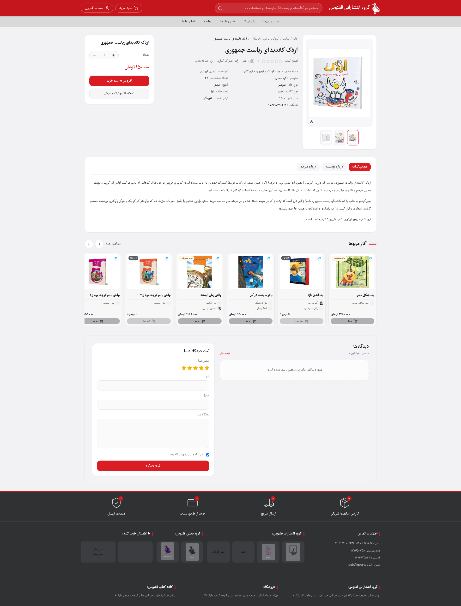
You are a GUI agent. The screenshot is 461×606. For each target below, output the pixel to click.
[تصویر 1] (353, 137)
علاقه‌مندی (201, 61)
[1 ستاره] (207, 368)
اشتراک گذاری (225, 61)
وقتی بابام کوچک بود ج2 (105, 295)
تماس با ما (188, 21)
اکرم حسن (281, 78)
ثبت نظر (225, 353)
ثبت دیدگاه (153, 465)
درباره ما (207, 21)
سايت (286, 39)
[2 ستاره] (201, 368)
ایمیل (206, 395)
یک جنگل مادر (365, 295)
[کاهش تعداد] (94, 55)
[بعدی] (89, 244)
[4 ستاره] (189, 368)
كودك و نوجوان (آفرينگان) (265, 39)
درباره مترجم (308, 167)
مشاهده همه (113, 244)
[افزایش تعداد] (113, 55)
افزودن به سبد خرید (119, 80)
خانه (295, 39)
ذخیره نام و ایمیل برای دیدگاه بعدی (186, 455)
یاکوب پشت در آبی (261, 295)
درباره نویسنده (334, 167)
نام (207, 376)
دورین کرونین (208, 71)
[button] (339, 83)
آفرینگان (207, 98)
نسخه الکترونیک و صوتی (119, 93)
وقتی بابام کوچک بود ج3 (155, 295)
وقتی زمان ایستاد (211, 295)
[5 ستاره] (184, 368)
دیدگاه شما (202, 415)
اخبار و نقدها (227, 21)
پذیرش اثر (249, 21)
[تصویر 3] (326, 137)
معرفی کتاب (359, 167)
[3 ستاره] (195, 368)
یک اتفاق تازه (315, 295)
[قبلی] (99, 244)
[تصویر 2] (339, 137)
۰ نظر (246, 61)
